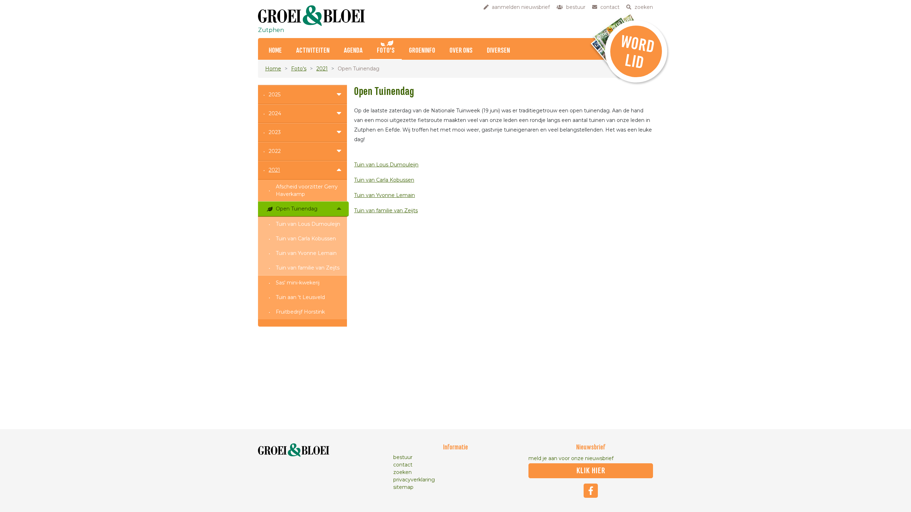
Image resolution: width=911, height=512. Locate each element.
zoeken (402, 472)
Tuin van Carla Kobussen (306, 238)
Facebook (591, 491)
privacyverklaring (414, 479)
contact (402, 465)
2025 (274, 94)
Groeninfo (422, 50)
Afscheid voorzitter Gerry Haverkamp (307, 190)
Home (275, 50)
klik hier (590, 470)
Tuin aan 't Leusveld (300, 297)
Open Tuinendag (296, 209)
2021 (322, 68)
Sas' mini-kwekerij (298, 282)
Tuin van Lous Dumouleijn (308, 224)
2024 (275, 113)
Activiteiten (313, 50)
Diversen (498, 50)
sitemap (403, 487)
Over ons (461, 50)
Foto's (386, 50)
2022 (275, 151)
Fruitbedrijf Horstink (300, 312)
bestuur (402, 457)
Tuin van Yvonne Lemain (306, 253)
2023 (275, 132)
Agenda (353, 50)
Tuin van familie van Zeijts (307, 268)
